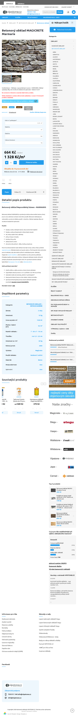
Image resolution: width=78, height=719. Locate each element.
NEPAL (55, 171)
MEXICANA (56, 138)
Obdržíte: (7, 127)
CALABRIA (56, 76)
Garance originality (8, 642)
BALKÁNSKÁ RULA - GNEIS (60, 295)
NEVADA (55, 173)
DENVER (55, 97)
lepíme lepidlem (12, 255)
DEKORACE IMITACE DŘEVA (60, 300)
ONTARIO (55, 178)
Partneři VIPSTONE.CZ (46, 644)
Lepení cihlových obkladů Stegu (49, 626)
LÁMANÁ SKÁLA (57, 123)
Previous (42, 384)
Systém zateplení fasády (47, 630)
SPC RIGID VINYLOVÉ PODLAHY (61, 311)
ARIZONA (55, 66)
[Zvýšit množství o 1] (6, 162)
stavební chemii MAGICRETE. (20, 282)
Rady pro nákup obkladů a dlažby (49, 640)
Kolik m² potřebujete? (11, 120)
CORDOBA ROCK (57, 90)
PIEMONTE (56, 195)
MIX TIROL (56, 159)
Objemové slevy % (8, 634)
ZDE (13, 285)
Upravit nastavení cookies (29, 711)
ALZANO (55, 57)
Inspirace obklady (44, 651)
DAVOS (55, 95)
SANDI (55, 216)
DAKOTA (55, 92)
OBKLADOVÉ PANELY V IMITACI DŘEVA (61, 267)
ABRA (54, 52)
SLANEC (55, 228)
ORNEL (55, 183)
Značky (53, 333)
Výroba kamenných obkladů (59, 569)
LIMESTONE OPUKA (58, 126)
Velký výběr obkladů (56, 552)
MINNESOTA (56, 140)
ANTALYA (55, 61)
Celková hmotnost (10, 140)
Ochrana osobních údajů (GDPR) (12, 651)
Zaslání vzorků (66, 7)
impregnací (11, 262)
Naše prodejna (6, 631)
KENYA (55, 119)
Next (45, 384)
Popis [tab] (7, 192)
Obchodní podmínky (8, 639)
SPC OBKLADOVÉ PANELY (59, 282)
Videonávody (43, 633)
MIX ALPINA (56, 142)
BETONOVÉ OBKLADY (58, 48)
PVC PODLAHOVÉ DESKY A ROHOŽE (60, 305)
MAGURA (55, 131)
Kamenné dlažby (55, 566)
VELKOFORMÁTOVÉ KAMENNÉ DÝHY (63, 279)
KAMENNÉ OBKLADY (58, 46)
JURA (54, 114)
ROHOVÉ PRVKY (57, 252)
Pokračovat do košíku (64, 29)
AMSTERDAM (56, 59)
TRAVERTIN (56, 242)
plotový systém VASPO (57, 563)
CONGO (55, 88)
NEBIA (54, 169)
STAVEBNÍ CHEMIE (57, 320)
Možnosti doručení (36, 172)
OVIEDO (55, 185)
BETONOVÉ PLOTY (57, 315)
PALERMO (55, 188)
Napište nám (6, 648)
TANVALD (55, 235)
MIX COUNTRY (57, 150)
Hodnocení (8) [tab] (31, 192)
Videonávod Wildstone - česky (48, 637)
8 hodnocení (12, 112)
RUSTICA (55, 209)
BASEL (55, 69)
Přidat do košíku (31, 162)
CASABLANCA (57, 85)
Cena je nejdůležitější (56, 543)
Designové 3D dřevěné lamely (61, 272)
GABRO (55, 104)
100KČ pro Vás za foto (46, 647)
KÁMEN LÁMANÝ (57, 116)
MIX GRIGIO (56, 154)
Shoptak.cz (24, 714)
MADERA (55, 164)
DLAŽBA (54, 286)
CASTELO (55, 78)
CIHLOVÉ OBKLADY (58, 258)
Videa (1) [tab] (17, 192)
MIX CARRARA (57, 145)
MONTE (55, 166)
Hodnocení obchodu (51, 7)
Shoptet (14, 714)
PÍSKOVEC (56, 197)
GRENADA (56, 107)
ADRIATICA (56, 54)
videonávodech (27, 262)
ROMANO (55, 207)
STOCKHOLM (56, 231)
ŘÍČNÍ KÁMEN (56, 212)
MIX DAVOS (56, 152)
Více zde (17, 262)
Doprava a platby (7, 625)
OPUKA (55, 181)
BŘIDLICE (55, 73)
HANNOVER (56, 109)
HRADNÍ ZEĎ (56, 111)
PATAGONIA (56, 192)
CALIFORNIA (56, 81)
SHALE (55, 221)
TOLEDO (55, 238)
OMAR (54, 176)
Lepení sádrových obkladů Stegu (49, 619)
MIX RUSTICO (56, 157)
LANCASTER (56, 121)
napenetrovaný (6, 250)
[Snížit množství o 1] (15, 162)
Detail (19, 412)
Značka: (38, 112)
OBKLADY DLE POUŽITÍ (59, 324)
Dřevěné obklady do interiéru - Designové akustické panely (61, 274)
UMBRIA (55, 245)
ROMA (54, 204)
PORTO (55, 200)
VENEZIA (55, 247)
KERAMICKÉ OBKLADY (58, 261)
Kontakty (5, 628)
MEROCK (55, 135)
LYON (54, 128)
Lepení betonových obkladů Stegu (50, 622)
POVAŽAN (56, 202)
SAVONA (55, 219)
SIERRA (55, 223)
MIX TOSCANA (57, 161)
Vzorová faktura (7, 645)
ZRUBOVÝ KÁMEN (58, 250)
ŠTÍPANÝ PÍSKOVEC (58, 233)
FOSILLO (55, 102)
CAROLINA (56, 83)
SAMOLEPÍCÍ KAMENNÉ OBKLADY (62, 264)
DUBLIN (55, 100)
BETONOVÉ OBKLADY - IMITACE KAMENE (34, 305)
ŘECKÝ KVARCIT (56, 291)
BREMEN (55, 71)
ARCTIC (55, 64)
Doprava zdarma (55, 548)
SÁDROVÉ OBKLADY (58, 256)
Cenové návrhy (7, 636)
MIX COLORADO (57, 147)
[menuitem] (7, 17)
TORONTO (56, 240)
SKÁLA (55, 226)
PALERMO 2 (56, 190)
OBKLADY (54, 41)
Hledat (60, 12)
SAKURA (55, 214)
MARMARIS (56, 133)
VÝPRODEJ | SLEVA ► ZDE (60, 329)
